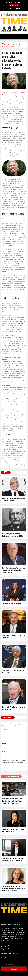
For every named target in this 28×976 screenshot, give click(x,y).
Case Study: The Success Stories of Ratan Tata (13, 636)
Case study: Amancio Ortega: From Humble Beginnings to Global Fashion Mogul (13, 570)
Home (4, 43)
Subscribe (14, 969)
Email (4, 751)
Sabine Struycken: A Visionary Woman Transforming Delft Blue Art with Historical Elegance (14, 888)
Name (4, 743)
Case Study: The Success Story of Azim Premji (13, 671)
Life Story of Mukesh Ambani (11, 603)
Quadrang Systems (14, 924)
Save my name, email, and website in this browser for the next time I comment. (13, 761)
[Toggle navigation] (14, 36)
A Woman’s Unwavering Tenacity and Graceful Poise (13, 830)
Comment (5, 730)
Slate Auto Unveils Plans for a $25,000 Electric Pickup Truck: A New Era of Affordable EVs (12, 801)
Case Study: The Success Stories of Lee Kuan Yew (13, 708)
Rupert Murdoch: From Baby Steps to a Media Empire (13, 499)
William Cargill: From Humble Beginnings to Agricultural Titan (13, 535)
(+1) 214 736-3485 (8, 949)
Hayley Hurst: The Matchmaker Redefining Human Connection (12, 860)
